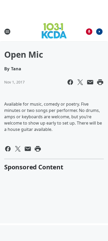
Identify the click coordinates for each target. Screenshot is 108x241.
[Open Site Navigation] (7, 31)
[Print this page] (100, 82)
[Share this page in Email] (90, 82)
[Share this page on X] (80, 82)
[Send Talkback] (89, 31)
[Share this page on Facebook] (70, 82)
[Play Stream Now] (99, 31)
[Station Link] (54, 31)
